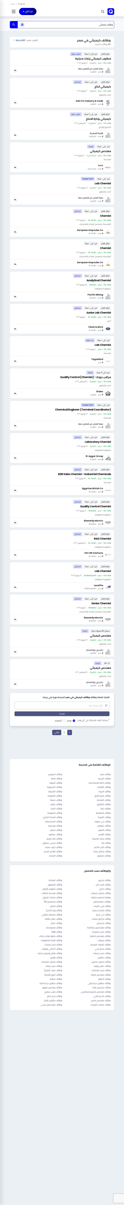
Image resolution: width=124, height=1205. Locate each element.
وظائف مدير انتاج (54, 996)
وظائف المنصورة (54, 787)
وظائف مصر (105, 774)
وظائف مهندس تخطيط (100, 936)
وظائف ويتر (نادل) (54, 910)
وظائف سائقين (104, 957)
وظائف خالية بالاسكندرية (100, 782)
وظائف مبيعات (104, 940)
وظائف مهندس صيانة (101, 974)
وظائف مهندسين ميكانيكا (99, 927)
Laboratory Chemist (98, 442)
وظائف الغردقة (104, 800)
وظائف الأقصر (104, 834)
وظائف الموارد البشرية (100, 944)
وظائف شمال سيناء (102, 851)
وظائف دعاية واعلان (102, 901)
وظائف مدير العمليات (101, 970)
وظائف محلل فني (103, 948)
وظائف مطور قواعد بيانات (50, 936)
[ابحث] (14, 24)
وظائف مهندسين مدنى (51, 1004)
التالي (56, 732)
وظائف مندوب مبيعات (101, 893)
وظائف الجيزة (105, 791)
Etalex (99, 391)
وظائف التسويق (55, 884)
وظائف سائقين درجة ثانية (51, 983)
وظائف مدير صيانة (54, 966)
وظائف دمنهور (104, 855)
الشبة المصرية (96, 133)
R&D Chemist (102, 538)
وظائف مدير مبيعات (102, 953)
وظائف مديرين (104, 880)
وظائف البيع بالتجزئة (53, 974)
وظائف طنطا (56, 778)
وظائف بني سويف (102, 821)
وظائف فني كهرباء (102, 906)
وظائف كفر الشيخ (54, 838)
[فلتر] (22, 24)
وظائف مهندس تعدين (101, 1000)
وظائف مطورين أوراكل (52, 888)
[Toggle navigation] (14, 11)
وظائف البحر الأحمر (102, 847)
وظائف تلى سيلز (103, 914)
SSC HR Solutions (93, 552)
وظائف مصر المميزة (101, 838)
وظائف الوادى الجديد (53, 851)
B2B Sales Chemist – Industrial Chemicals (84, 474)
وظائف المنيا (56, 808)
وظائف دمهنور (55, 834)
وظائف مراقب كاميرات (100, 1004)
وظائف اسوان (56, 829)
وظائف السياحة (55, 880)
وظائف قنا (106, 842)
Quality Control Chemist (95, 506)
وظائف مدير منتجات (53, 944)
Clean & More (95, 326)
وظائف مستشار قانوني (52, 914)
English (21, 4)
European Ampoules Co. (90, 230)
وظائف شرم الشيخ (103, 795)
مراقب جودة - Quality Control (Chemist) (85, 377)
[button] (102, 11)
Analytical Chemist (98, 280)
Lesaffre (98, 585)
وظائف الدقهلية (103, 812)
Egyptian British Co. (92, 488)
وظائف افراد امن (103, 884)
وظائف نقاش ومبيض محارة (50, 953)
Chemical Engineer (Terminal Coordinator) (83, 409)
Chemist (105, 216)
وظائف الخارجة (55, 855)
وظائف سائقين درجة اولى (99, 983)
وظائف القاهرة (104, 787)
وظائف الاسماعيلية (53, 821)
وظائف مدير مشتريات (101, 931)
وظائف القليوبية (55, 795)
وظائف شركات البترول (52, 897)
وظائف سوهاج (104, 825)
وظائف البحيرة (104, 778)
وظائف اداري (105, 888)
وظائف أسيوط (56, 782)
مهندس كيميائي (100, 151)
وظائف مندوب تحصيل (101, 961)
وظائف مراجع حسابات (101, 918)
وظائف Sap (57, 931)
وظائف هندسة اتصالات (52, 893)
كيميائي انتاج (103, 86)
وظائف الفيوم (104, 829)
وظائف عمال (56, 923)
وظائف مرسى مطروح (52, 842)
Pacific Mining (95, 294)
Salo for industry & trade (89, 100)
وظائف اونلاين (56, 957)
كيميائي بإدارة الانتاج (98, 119)
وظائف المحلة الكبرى (52, 817)
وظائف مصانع (104, 978)
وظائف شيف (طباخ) (53, 970)
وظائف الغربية (104, 817)
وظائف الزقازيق (104, 804)
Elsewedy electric (93, 520)
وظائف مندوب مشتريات (51, 961)
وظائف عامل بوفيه (102, 966)
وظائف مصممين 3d (53, 901)
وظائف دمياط (56, 800)
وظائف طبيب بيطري (53, 991)
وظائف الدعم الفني (102, 996)
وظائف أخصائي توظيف (52, 948)
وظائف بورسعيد (55, 825)
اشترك (62, 713)
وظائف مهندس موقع (52, 987)
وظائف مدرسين (104, 923)
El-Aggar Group (94, 456)
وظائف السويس (55, 774)
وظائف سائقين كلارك (53, 1000)
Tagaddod (97, 359)
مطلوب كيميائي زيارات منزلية (93, 58)
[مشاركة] (15, 70)
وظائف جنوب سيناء (53, 847)
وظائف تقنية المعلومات (51, 940)
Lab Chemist (103, 183)
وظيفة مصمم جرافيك (101, 897)
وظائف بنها (105, 808)
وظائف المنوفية (54, 812)
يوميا (69, 720)
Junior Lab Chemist (98, 312)
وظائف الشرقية (55, 791)
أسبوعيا (58, 720)
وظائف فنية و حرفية (101, 910)
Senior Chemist (101, 603)
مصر (13, 4)
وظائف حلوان (56, 804)
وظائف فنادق (56, 906)
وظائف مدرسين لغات (101, 987)
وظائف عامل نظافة (53, 918)
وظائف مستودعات (54, 927)
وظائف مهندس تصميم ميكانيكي (96, 991)
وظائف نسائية (56, 978)
